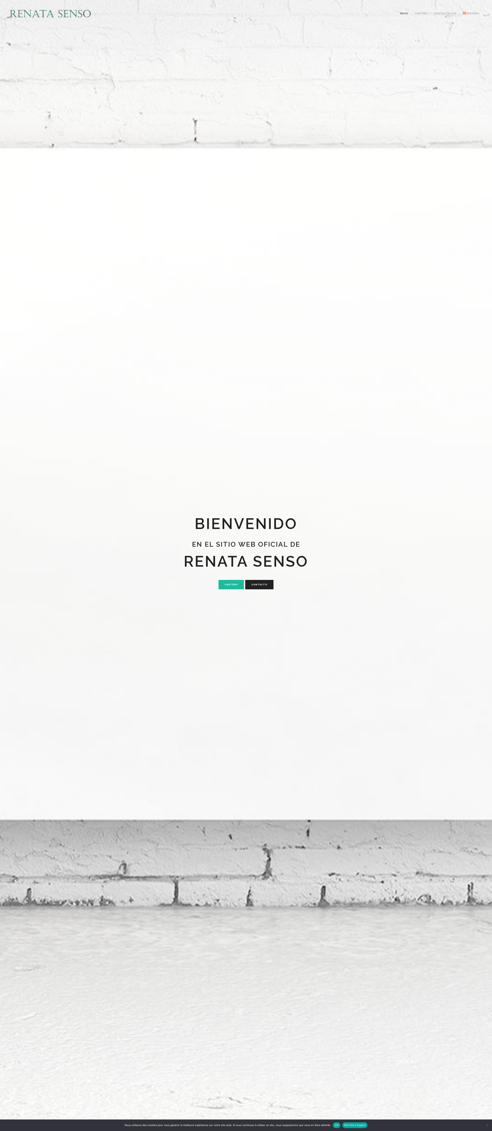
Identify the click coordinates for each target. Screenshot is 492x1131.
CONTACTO (259, 584)
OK (336, 1125)
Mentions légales (355, 1125)
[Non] (487, 1125)
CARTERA (231, 584)
